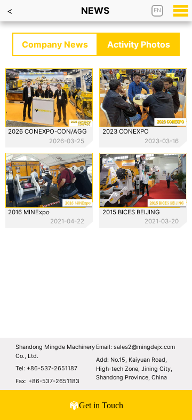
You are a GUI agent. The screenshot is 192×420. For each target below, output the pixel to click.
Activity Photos (138, 44)
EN (157, 10)
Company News (55, 44)
